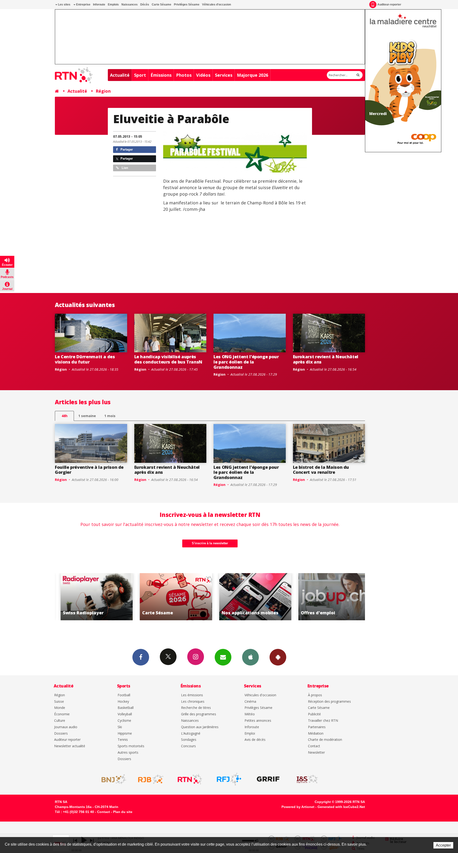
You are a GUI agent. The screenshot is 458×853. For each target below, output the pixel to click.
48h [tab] (65, 416)
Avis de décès (255, 740)
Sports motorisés (131, 746)
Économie (62, 714)
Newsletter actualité (69, 746)
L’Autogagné (190, 734)
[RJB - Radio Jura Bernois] (151, 779)
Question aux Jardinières (200, 727)
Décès (144, 4)
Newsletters (223, 657)
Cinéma (250, 702)
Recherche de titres (196, 708)
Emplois (113, 4)
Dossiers (61, 734)
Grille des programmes (198, 714)
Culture (59, 721)
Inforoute (99, 4)
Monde (59, 708)
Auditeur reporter (67, 740)
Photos (184, 75)
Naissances (129, 4)
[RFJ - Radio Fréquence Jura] (229, 779)
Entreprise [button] (82, 4)
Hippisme (125, 734)
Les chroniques (192, 702)
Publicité (314, 714)
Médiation (315, 734)
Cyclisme (124, 721)
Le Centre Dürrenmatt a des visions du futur (85, 359)
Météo (250, 714)
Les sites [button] (63, 4)
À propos (315, 695)
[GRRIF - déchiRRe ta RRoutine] (268, 779)
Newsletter (316, 753)
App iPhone (250, 657)
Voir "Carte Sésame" (170, 596)
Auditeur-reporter (389, 4)
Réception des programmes (329, 702)
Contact (314, 746)
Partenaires (317, 727)
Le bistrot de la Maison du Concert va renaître (321, 469)
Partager (126, 149)
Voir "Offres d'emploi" (329, 596)
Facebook (140, 657)
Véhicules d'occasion (216, 4)
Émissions (161, 75)
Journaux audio (65, 727)
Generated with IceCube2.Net (341, 807)
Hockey (123, 702)
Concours (188, 746)
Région (103, 91)
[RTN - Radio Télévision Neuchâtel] (190, 779)
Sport (140, 75)
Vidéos (203, 75)
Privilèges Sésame (186, 4)
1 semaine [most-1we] (87, 416)
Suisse (59, 702)
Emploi (250, 734)
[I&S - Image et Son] (307, 779)
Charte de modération (325, 740)
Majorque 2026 (252, 75)
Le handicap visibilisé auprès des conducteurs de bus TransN (168, 359)
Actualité (120, 75)
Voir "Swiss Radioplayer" (91, 596)
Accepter (443, 845)
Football (124, 695)
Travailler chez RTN (323, 721)
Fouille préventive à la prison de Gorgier (89, 469)
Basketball (126, 708)
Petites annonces (258, 721)
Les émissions (192, 695)
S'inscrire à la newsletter (210, 543)
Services (223, 75)
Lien (124, 168)
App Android (278, 657)
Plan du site (122, 812)
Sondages (188, 740)
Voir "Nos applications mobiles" (250, 596)
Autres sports (128, 753)
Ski (120, 727)
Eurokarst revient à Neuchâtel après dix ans (326, 359)
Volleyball (125, 714)
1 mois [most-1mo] (109, 416)
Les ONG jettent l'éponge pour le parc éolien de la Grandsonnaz (246, 362)
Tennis (123, 740)
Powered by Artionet (297, 807)
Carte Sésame (161, 4)
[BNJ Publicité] (112, 779)
